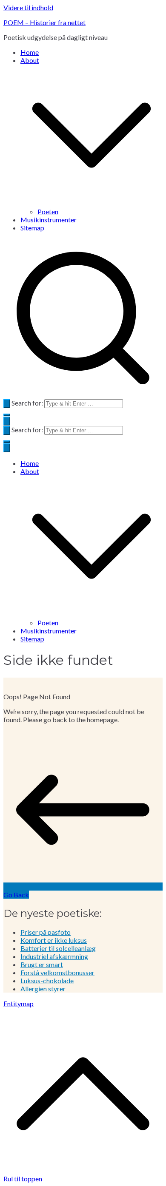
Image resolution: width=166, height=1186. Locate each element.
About (29, 471)
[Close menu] (6, 447)
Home (29, 52)
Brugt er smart (41, 964)
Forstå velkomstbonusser (57, 972)
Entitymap (18, 1003)
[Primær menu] (6, 421)
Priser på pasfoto (45, 932)
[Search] (6, 403)
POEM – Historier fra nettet (44, 22)
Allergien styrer (43, 989)
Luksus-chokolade (47, 980)
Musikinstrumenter (48, 220)
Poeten (47, 211)
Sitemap (32, 228)
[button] (91, 203)
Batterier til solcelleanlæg (58, 948)
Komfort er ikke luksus (53, 940)
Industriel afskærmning (54, 956)
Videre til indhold (28, 7)
